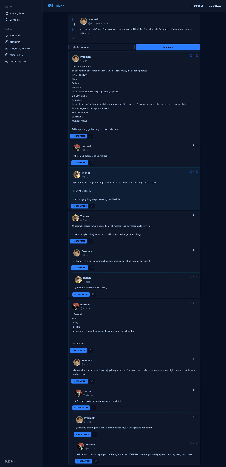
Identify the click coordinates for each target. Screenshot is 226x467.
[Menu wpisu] (107, 23)
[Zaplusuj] (74, 19)
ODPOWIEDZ (79, 136)
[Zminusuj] (74, 29)
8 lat (93, 23)
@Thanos (84, 33)
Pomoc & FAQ (16, 54)
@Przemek (78, 155)
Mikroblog (15, 19)
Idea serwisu (16, 35)
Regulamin (15, 41)
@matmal (86, 66)
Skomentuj (168, 47)
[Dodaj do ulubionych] (74, 38)
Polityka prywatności (20, 48)
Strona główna (17, 13)
